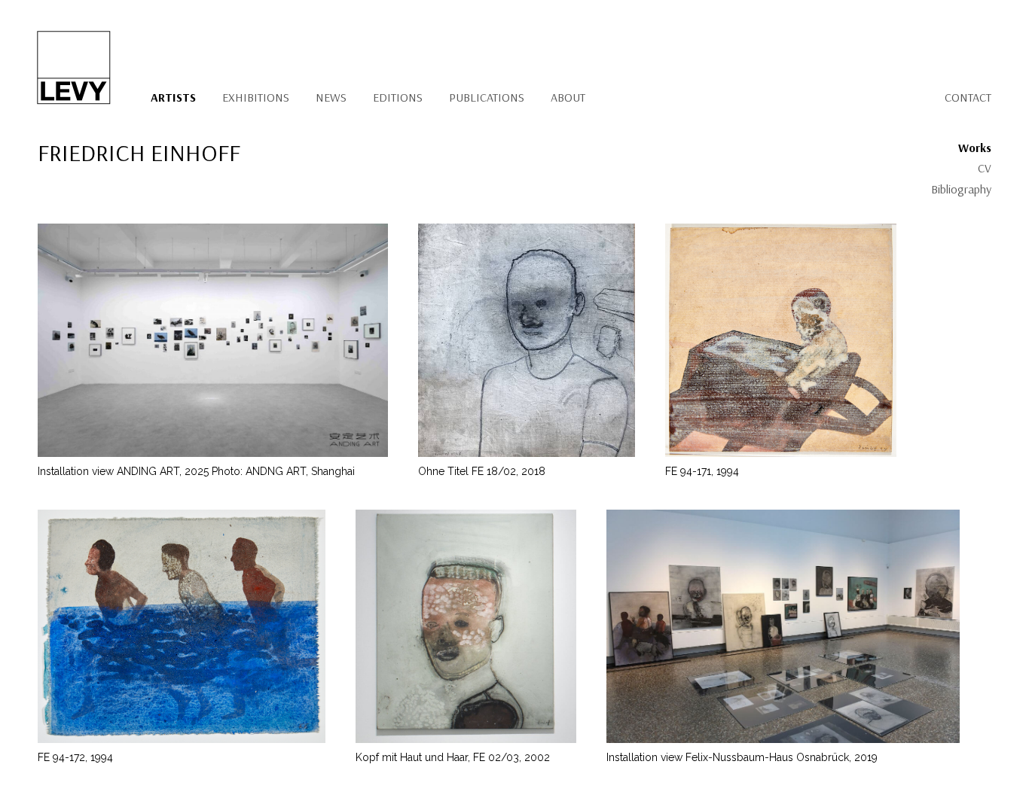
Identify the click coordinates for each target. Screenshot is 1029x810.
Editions (398, 97)
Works (974, 147)
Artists (173, 97)
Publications (486, 97)
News (331, 97)
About (568, 97)
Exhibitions (255, 97)
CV (984, 167)
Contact (968, 97)
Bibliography (961, 188)
